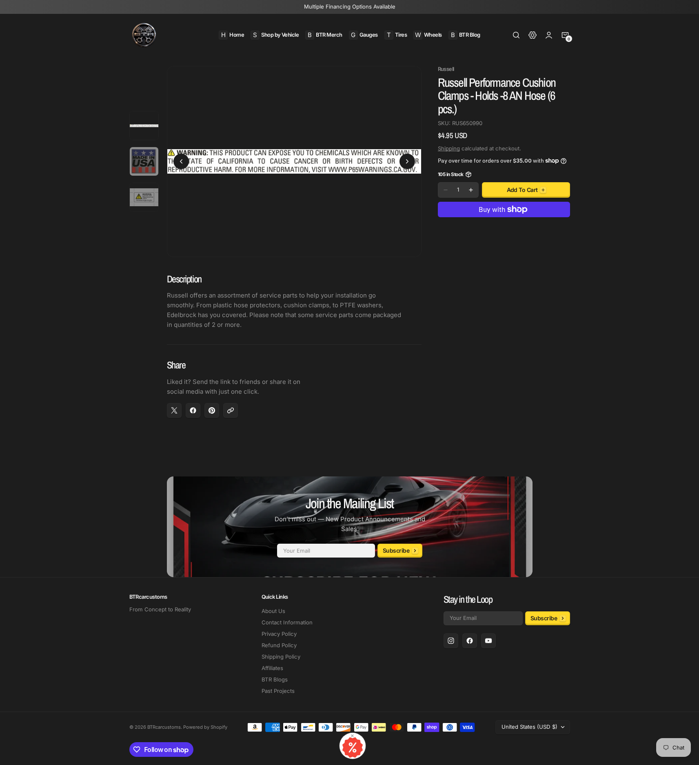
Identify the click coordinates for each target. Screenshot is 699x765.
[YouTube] (488, 640)
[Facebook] (469, 640)
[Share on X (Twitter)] (174, 410)
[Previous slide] (181, 161)
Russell (446, 69)
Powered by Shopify (205, 727)
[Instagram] (451, 640)
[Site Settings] (532, 35)
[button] (516, 35)
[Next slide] (407, 161)
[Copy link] (230, 410)
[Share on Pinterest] (211, 410)
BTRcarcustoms (164, 727)
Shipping (449, 148)
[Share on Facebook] (193, 410)
